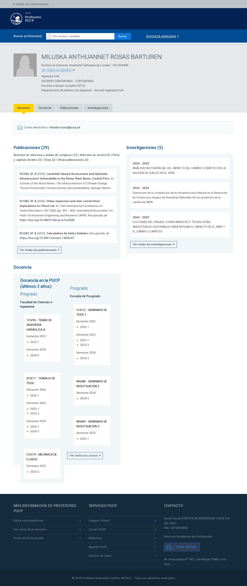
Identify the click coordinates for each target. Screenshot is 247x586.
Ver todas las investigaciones (152, 244)
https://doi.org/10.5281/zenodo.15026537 (47, 238)
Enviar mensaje (187, 547)
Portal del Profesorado (32, 4)
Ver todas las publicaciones (38, 250)
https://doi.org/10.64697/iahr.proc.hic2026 (47, 220)
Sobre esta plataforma (28, 520)
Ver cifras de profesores (30, 529)
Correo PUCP (97, 529)
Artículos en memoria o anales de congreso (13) (46, 155)
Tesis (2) (50, 160)
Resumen (24, 108)
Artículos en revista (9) (95, 155)
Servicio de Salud (100, 555)
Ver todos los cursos (84, 455)
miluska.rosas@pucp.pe (64, 127)
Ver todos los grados (56, 70)
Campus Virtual (99, 520)
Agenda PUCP (98, 547)
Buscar (122, 36)
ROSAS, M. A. (28, 174)
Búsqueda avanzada (161, 36)
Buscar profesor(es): (28, 36)
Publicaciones (69, 108)
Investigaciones (98, 108)
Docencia (45, 108)
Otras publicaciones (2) (73, 160)
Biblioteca (95, 538)
